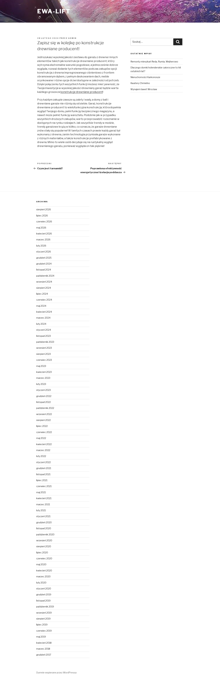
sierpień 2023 (43, 354)
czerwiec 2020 (44, 558)
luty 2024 (41, 323)
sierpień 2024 (43, 287)
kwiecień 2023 (44, 372)
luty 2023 (41, 384)
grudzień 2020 (44, 522)
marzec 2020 (43, 576)
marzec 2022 (43, 450)
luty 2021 (41, 510)
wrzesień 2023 (44, 347)
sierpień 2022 (43, 420)
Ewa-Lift (53, 11)
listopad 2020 (43, 528)
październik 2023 (45, 341)
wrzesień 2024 (44, 281)
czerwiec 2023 (44, 360)
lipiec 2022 (42, 426)
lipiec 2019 (42, 624)
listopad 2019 (43, 600)
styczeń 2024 (43, 329)
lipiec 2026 (42, 215)
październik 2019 (45, 606)
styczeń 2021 (43, 516)
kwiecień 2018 (44, 642)
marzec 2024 (43, 317)
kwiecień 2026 (44, 233)
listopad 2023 (43, 336)
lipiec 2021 (41, 480)
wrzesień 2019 (44, 612)
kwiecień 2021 (43, 498)
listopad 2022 (43, 402)
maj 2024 (41, 305)
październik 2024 (45, 275)
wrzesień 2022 (44, 414)
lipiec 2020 (42, 552)
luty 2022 (41, 456)
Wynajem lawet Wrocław (143, 89)
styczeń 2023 (43, 390)
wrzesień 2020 (44, 540)
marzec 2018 (43, 648)
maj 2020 (41, 564)
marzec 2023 (43, 378)
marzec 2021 (43, 504)
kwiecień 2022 (44, 444)
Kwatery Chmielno (140, 83)
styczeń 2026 (43, 251)
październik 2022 (45, 408)
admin (72, 38)
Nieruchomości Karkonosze (145, 77)
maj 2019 (41, 636)
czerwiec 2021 (44, 486)
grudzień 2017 (43, 654)
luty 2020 (41, 582)
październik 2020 (45, 534)
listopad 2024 (43, 269)
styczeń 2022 (43, 462)
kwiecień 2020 (44, 570)
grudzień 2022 (43, 396)
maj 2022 (41, 438)
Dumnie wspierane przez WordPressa (56, 672)
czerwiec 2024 (44, 299)
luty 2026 (41, 245)
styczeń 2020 (43, 588)
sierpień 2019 (43, 618)
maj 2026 (41, 227)
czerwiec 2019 (44, 630)
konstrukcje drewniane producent (81, 91)
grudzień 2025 (44, 257)
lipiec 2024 (42, 293)
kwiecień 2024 (44, 311)
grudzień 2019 (43, 594)
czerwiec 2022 (44, 432)
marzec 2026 (43, 239)
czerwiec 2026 (44, 221)
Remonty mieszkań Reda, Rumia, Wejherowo (154, 61)
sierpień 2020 (43, 546)
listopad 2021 (43, 474)
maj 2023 (41, 366)
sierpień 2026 (43, 209)
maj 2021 (41, 492)
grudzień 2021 (43, 468)
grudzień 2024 (44, 263)
